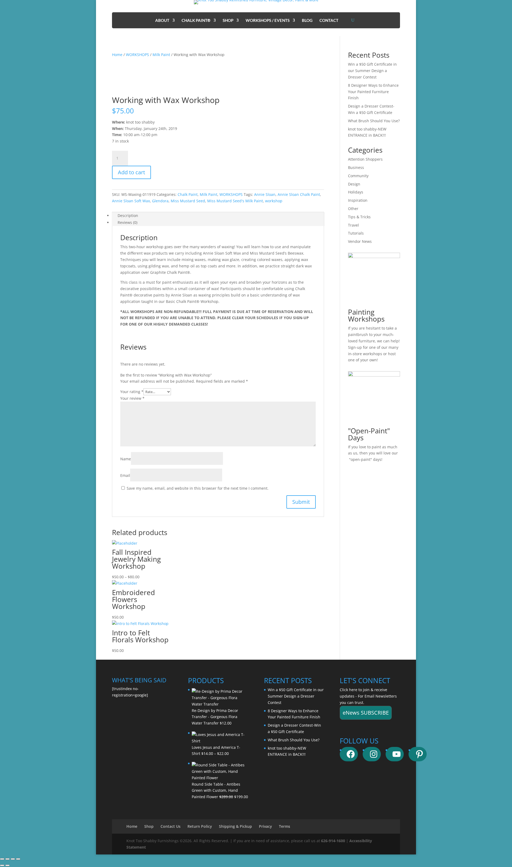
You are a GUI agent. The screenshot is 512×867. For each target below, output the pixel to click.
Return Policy (199, 826)
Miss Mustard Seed (188, 200)
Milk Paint (161, 54)
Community (358, 175)
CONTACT (328, 20)
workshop (273, 200)
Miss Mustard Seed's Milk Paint (235, 200)
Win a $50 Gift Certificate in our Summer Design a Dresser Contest (372, 71)
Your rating (131, 391)
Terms (284, 826)
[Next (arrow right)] (7, 865)
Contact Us (171, 826)
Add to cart (131, 172)
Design (354, 184)
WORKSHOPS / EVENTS (268, 20)
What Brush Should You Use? (374, 120)
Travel (353, 225)
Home (117, 54)
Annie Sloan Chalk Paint (299, 194)
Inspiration (357, 200)
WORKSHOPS (137, 54)
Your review (132, 398)
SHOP (228, 20)
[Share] (13, 859)
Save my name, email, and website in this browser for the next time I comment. (198, 488)
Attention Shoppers (365, 159)
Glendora (160, 200)
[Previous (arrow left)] (2, 865)
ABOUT (162, 20)
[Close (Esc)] (18, 859)
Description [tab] (128, 215)
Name (125, 458)
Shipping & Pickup (235, 826)
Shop (149, 826)
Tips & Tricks (359, 216)
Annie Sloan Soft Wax (131, 200)
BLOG (307, 20)
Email (125, 475)
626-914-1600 (333, 840)
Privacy (265, 826)
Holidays (355, 192)
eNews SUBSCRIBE (366, 712)
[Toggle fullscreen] (7, 859)
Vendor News (360, 241)
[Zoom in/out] (2, 859)
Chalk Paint (188, 194)
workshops (372, 353)
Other (353, 208)
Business (356, 167)
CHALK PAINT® (196, 20)
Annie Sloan (264, 194)
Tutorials (356, 233)
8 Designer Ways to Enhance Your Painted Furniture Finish (373, 92)
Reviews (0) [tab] (127, 222)
